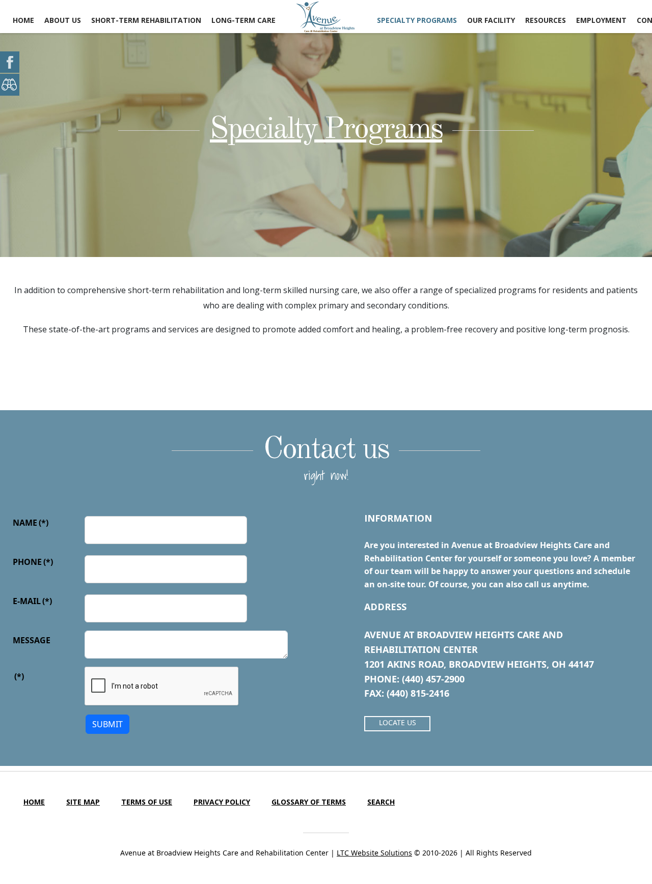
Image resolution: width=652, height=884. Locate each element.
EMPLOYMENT (601, 20)
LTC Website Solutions (374, 853)
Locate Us (397, 722)
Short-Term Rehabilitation (146, 20)
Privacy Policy (222, 802)
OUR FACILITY (491, 20)
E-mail (32, 601)
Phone (33, 561)
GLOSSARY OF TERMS (308, 802)
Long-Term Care (243, 20)
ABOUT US (62, 20)
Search (381, 802)
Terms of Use (146, 802)
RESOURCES (545, 20)
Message (31, 640)
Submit (107, 724)
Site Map (83, 802)
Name (30, 522)
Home (23, 20)
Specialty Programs (326, 130)
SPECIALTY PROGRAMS (417, 20)
